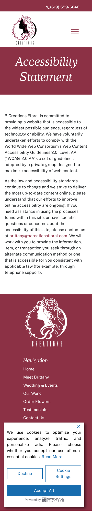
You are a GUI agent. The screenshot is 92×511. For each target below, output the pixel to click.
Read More (52, 456)
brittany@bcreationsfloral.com (38, 235)
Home (28, 369)
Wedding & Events (40, 385)
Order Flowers (36, 401)
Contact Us (33, 417)
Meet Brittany (36, 377)
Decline (25, 473)
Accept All (44, 490)
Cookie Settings (63, 473)
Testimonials (35, 409)
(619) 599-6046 (64, 7)
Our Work (32, 393)
